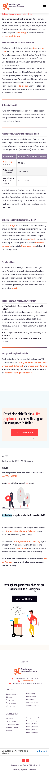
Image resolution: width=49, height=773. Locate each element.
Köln (35, 48)
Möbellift (32, 239)
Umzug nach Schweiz (37, 366)
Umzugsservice (12, 714)
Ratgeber (16, 769)
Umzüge (11, 225)
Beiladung (23, 86)
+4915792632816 (9, 476)
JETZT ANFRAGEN (24, 598)
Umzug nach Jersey (11, 36)
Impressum (24, 769)
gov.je (15, 288)
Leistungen (21, 548)
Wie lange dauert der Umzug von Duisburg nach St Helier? (24, 334)
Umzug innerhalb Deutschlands (32, 362)
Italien (24, 13)
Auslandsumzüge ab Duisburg (18, 373)
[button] (44, 6)
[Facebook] (23, 760)
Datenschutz (32, 769)
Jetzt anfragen (24, 432)
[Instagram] (27, 760)
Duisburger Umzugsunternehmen (11, 13)
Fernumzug (20, 32)
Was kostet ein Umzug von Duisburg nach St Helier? (22, 307)
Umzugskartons (28, 246)
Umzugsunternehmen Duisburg (19, 765)
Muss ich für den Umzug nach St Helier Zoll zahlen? (21, 340)
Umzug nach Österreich (12, 366)
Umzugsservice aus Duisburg (27, 541)
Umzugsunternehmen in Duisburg (21, 531)
